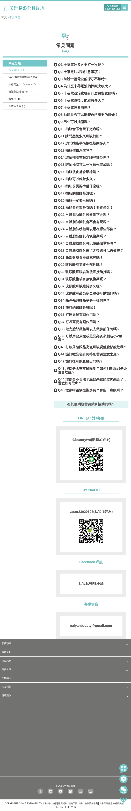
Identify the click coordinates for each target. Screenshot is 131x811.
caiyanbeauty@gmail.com (91, 625)
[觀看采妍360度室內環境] (81, 792)
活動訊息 (6, 660)
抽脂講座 (6, 678)
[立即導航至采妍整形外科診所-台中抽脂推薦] (71, 792)
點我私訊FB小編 (91, 583)
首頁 (4, 17)
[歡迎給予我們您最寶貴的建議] (91, 792)
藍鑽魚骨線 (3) (17, 106)
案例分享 (6, 669)
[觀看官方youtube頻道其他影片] (60, 792)
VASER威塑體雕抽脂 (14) (23, 77)
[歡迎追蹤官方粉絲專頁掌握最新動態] (40, 792)
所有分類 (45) (16, 70)
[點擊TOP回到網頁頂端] (123, 801)
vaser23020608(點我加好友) (91, 512)
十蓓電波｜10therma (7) (22, 84)
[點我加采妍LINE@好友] (123, 779)
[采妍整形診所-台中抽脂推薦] (24, 7)
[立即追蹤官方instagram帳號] (50, 792)
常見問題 (14, 17)
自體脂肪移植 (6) (18, 91)
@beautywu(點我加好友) (91, 440)
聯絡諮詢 (6, 695)
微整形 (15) (15, 98)
